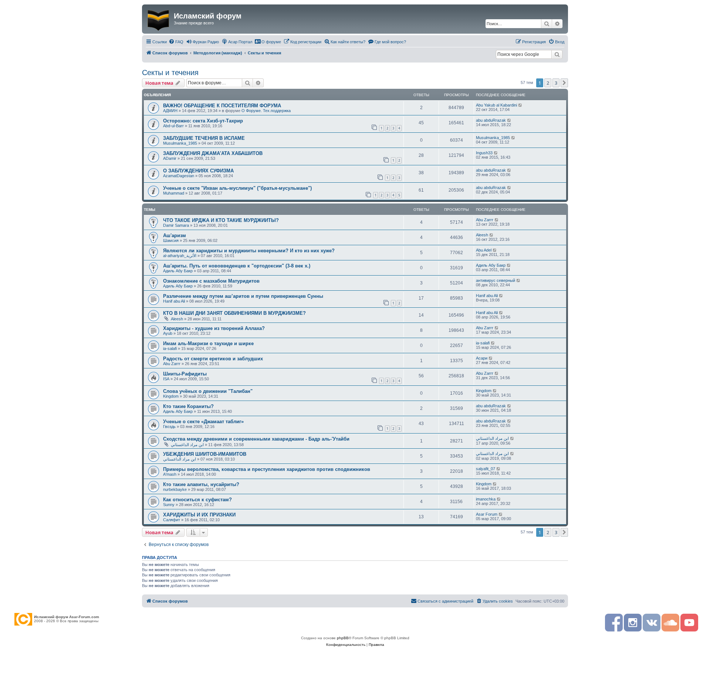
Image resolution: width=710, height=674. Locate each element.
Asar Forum (486, 514)
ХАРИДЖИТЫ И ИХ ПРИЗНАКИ (199, 515)
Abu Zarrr (484, 220)
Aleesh (482, 235)
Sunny (169, 504)
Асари (481, 358)
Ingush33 (484, 153)
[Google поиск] (556, 54)
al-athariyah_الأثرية (179, 255)
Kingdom (171, 396)
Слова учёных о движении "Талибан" (208, 391)
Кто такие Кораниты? (188, 406)
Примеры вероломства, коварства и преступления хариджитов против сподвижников (266, 469)
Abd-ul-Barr (173, 126)
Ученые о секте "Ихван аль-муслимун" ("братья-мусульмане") (237, 188)
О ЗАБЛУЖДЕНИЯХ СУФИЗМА (198, 170)
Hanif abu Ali (174, 301)
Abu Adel (483, 250)
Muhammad (173, 193)
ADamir (169, 158)
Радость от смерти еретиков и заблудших (213, 358)
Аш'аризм (174, 235)
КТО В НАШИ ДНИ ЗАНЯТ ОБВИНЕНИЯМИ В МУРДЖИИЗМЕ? (234, 313)
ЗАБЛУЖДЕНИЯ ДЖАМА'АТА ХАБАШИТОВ (213, 153)
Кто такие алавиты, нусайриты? (201, 484)
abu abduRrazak (491, 120)
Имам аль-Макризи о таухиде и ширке (208, 343)
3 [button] (556, 83)
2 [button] (548, 83)
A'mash (169, 474)
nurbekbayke (175, 489)
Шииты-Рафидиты (185, 374)
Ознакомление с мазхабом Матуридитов (211, 281)
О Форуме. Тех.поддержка (266, 110)
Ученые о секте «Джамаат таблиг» (203, 421)
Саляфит (171, 520)
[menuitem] (176, 41)
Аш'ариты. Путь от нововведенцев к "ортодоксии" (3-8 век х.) (236, 266)
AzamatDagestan (178, 175)
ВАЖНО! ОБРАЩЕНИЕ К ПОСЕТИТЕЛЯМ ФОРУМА (222, 105)
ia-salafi (170, 348)
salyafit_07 (485, 468)
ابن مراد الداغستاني (187, 444)
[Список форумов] (159, 18)
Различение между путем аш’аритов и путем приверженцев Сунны (243, 296)
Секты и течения (170, 72)
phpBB (343, 638)
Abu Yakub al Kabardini (496, 105)
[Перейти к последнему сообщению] (520, 105)
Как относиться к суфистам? (197, 499)
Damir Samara (176, 225)
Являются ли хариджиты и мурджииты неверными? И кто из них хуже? (249, 250)
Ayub (167, 333)
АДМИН (170, 110)
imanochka (486, 499)
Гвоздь (169, 426)
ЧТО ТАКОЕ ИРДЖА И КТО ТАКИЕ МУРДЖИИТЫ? (221, 220)
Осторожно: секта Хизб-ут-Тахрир (203, 121)
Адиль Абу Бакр (178, 271)
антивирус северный (495, 280)
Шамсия (171, 240)
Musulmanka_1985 (180, 143)
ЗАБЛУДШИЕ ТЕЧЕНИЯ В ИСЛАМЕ (204, 138)
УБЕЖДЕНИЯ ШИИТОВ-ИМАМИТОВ (204, 454)
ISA (166, 379)
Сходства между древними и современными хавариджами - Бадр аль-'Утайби (256, 439)
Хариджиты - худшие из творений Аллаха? (214, 328)
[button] (564, 82)
